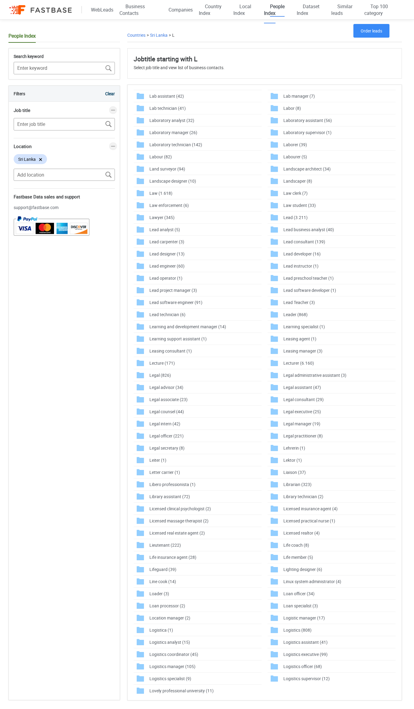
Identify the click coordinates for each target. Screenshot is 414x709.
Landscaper (297, 181)
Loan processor (167, 606)
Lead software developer (309, 290)
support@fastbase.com (36, 207)
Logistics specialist (170, 678)
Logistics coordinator (173, 654)
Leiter (157, 460)
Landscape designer (172, 181)
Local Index (242, 9)
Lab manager (299, 96)
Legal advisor (166, 387)
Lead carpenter (166, 242)
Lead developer (302, 254)
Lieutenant (165, 545)
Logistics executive (305, 654)
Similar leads (341, 9)
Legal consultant (303, 399)
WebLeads (102, 9)
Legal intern (164, 424)
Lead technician (167, 314)
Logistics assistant (305, 642)
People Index (274, 9)
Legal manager (301, 424)
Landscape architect (307, 169)
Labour (160, 157)
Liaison (294, 472)
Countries (136, 35)
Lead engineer (167, 266)
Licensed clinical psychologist (180, 508)
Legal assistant (302, 387)
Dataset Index (308, 9)
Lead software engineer (175, 302)
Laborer (295, 144)
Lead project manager (173, 290)
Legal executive (302, 411)
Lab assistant (166, 96)
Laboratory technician (175, 144)
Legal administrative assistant (314, 375)
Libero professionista (172, 484)
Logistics (297, 630)
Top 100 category (376, 9)
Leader (295, 314)
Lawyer (162, 217)
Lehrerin (294, 448)
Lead (295, 217)
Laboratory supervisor (307, 132)
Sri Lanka (159, 35)
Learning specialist (304, 326)
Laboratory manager (173, 132)
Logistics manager (172, 666)
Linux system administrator (312, 581)
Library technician (303, 496)
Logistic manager (304, 618)
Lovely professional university (181, 691)
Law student (299, 205)
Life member (298, 557)
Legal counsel (166, 411)
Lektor (292, 460)
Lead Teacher (299, 302)
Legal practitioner (303, 436)
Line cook (162, 581)
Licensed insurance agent (310, 508)
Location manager (169, 618)
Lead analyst (164, 229)
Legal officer (166, 436)
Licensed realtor (301, 533)
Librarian (297, 484)
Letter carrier (164, 472)
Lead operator (165, 278)
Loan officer (299, 593)
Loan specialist (300, 606)
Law (160, 193)
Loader (159, 593)
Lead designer (167, 254)
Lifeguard (162, 569)
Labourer (295, 157)
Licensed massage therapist (179, 521)
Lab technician (167, 108)
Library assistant (169, 496)
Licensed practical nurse (309, 521)
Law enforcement (169, 205)
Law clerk (295, 193)
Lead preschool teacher (308, 278)
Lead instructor (301, 266)
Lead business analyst (308, 229)
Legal (160, 375)
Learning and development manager (187, 326)
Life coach (296, 545)
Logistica (161, 630)
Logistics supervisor (306, 678)
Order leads (371, 31)
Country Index (210, 9)
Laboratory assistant (307, 120)
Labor (292, 108)
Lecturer (298, 363)
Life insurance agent (172, 557)
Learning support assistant (178, 339)
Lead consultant (304, 242)
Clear (110, 93)
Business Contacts (132, 9)
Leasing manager (302, 351)
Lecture (162, 363)
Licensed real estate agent (177, 533)
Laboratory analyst (171, 120)
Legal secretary (167, 448)
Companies (181, 9)
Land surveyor (167, 169)
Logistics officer (302, 666)
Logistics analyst (169, 642)
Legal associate (168, 399)
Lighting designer (302, 569)
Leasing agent (299, 339)
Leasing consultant (170, 351)
